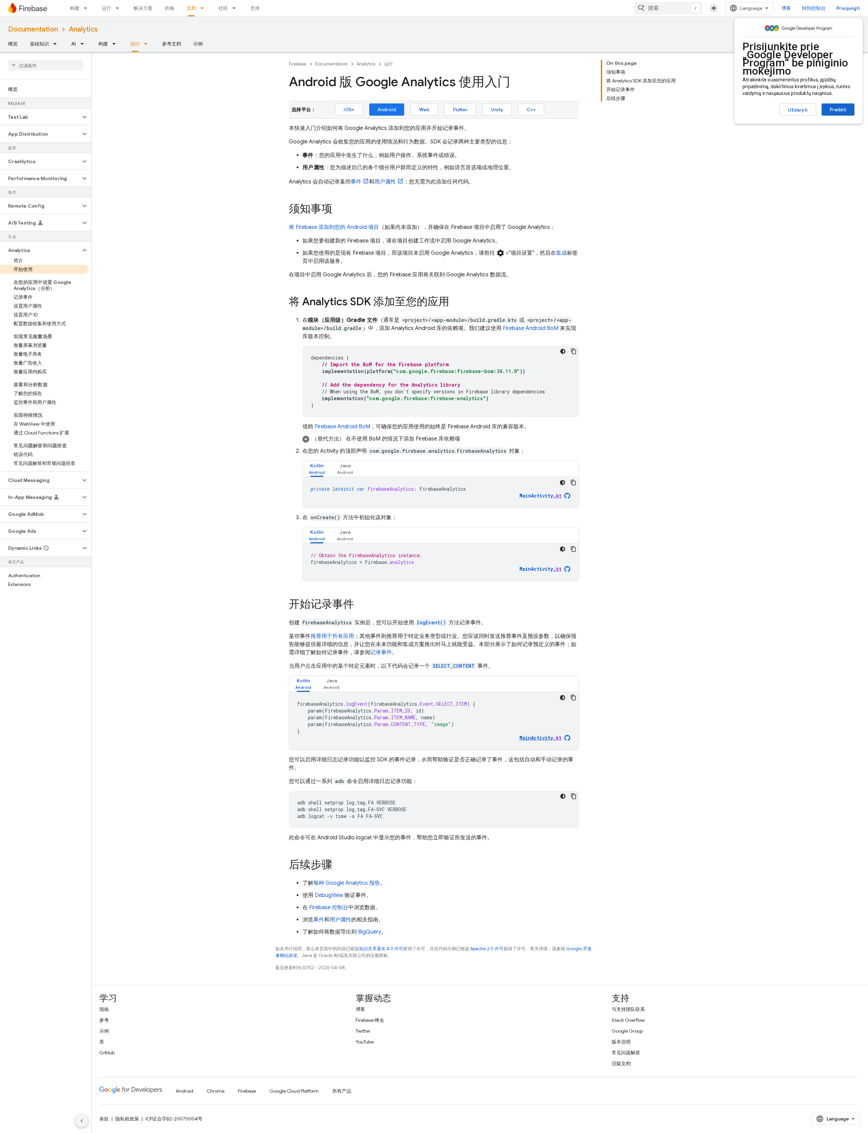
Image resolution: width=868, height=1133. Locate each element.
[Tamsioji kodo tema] (562, 351)
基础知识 (39, 44)
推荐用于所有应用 (332, 636)
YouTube (365, 1042)
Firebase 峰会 (370, 1020)
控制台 (328, 907)
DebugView (329, 895)
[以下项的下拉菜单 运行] (119, 8)
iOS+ (348, 109)
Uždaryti (798, 110)
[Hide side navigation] (81, 1121)
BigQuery (369, 932)
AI (73, 44)
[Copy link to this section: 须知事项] (339, 210)
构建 (74, 8)
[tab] (317, 469)
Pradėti (838, 109)
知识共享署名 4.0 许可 (381, 949)
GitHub (107, 1053)
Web (424, 109)
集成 (561, 253)
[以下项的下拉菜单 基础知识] (57, 44)
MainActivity (540, 495)
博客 (786, 8)
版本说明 (621, 1042)
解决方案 (143, 8)
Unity (497, 109)
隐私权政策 (127, 1118)
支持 (255, 8)
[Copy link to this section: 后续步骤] (339, 865)
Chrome (215, 1091)
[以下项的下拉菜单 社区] (236, 8)
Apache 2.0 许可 (487, 949)
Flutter (460, 109)
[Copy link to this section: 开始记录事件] (361, 605)
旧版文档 (621, 1063)
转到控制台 (814, 8)
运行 (106, 8)
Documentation (33, 29)
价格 (169, 8)
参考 (104, 1020)
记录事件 (381, 652)
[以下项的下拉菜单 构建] (87, 8)
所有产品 (341, 1091)
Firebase (298, 64)
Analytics (83, 29)
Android (386, 109)
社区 (223, 8)
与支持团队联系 (628, 1009)
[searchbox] (45, 65)
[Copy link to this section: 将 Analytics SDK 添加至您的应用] (456, 302)
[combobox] (668, 8)
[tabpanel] (441, 492)
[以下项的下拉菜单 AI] (84, 44)
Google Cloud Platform (294, 1091)
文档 (191, 8)
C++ (531, 109)
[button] (40, 117)
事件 (356, 181)
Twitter (363, 1031)
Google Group (627, 1031)
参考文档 (171, 44)
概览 (13, 44)
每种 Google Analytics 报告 (346, 883)
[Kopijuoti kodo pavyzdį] (573, 351)
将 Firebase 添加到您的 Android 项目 (334, 227)
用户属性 (385, 181)
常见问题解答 (626, 1053)
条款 (104, 1118)
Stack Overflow (628, 1020)
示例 (198, 44)
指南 (104, 1009)
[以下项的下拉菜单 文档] (204, 8)
